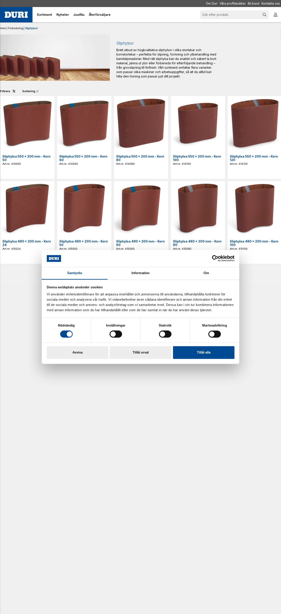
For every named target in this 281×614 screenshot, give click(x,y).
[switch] (116, 334)
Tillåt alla (204, 352)
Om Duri (211, 3)
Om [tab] (206, 273)
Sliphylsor (31, 28)
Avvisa (77, 352)
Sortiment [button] (44, 14)
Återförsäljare (100, 14)
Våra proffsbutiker (233, 3)
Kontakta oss (270, 3)
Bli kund (253, 3)
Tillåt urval (141, 352)
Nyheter (62, 14)
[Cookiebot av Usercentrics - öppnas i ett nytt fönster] (215, 258)
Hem (3, 28)
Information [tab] (140, 273)
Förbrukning (15, 28)
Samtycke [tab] (74, 273)
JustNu (79, 14)
